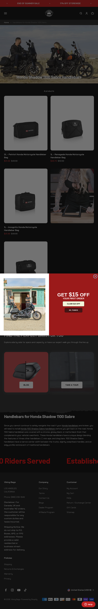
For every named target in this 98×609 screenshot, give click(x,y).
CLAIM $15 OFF (73, 304)
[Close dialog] (95, 276)
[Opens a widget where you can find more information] (88, 604)
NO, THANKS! (73, 310)
